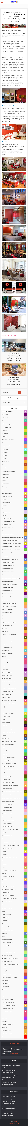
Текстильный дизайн (7, 1115)
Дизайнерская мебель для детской (11, 1065)
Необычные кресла (7, 1068)
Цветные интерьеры (7, 1099)
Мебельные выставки (7, 1113)
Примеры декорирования (9, 1101)
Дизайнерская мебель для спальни (11, 1075)
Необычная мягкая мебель (9, 1082)
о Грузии (15, 1121)
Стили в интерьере (7, 1106)
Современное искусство (8, 1103)
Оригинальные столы (7, 1072)
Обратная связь (14, 1043)
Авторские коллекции (7, 1084)
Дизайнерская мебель (8, 1077)
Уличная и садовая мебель (9, 1070)
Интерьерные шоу (7, 1111)
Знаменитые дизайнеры (8, 1108)
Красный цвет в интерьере (9, 335)
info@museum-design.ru (12, 1053)
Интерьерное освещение (8, 1096)
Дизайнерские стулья (7, 1079)
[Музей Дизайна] (14, 1)
